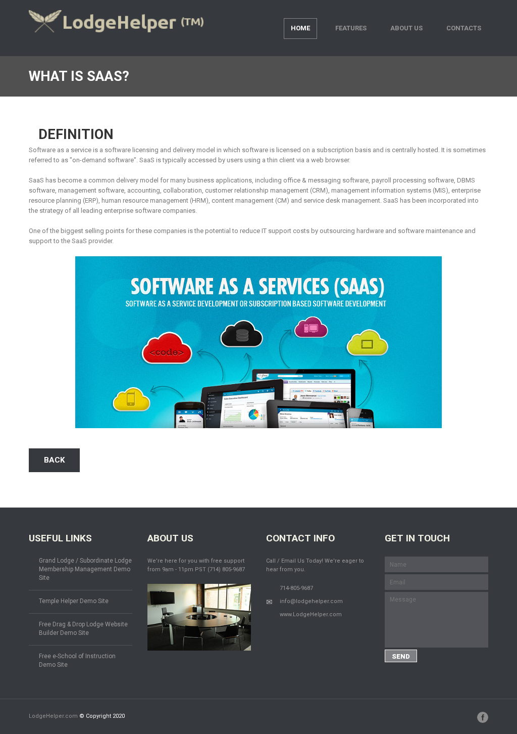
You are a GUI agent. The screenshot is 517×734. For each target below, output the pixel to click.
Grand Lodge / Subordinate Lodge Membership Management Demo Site (85, 569)
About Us (406, 28)
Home (300, 28)
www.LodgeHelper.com (311, 614)
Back (54, 460)
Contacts (463, 28)
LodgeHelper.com (53, 716)
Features (351, 28)
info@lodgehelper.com (311, 601)
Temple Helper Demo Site (74, 601)
